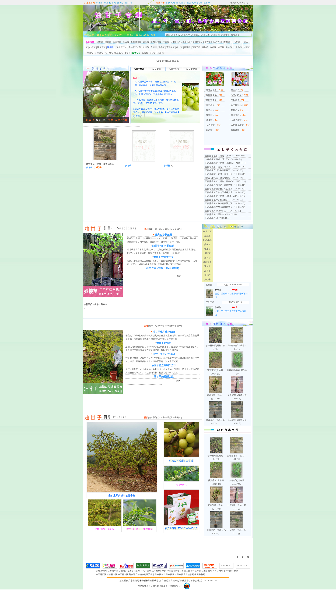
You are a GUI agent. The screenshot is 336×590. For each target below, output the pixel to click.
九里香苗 (237, 47)
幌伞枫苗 (118, 53)
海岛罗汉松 (121, 47)
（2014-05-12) (238, 207)
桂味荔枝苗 (211, 89)
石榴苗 (173, 42)
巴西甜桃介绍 (211, 218)
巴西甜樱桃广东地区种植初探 (218, 207)
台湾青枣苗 (211, 100)
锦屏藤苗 (235, 130)
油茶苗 (246, 47)
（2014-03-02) (238, 192)
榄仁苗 (179, 47)
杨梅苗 (227, 42)
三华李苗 (218, 42)
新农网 (132, 574)
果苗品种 (185, 35)
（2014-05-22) (236, 200)
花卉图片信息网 (159, 571)
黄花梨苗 (170, 47)
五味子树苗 (236, 120)
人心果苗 (182, 42)
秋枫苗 (146, 47)
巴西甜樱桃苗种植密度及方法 (218, 203)
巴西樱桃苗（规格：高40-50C (218, 174)
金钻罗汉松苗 (134, 47)
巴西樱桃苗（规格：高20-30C (218, 167)
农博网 (104, 571)
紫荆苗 (90, 53)
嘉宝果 (234, 89)
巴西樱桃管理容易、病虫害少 (218, 189)
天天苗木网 (217, 571)
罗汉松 (127, 53)
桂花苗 (187, 47)
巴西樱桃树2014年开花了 (216, 211)
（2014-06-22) (238, 196)
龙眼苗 (108, 42)
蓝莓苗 (146, 42)
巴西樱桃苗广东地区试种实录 (218, 192)
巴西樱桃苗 (136, 42)
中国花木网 (123, 574)
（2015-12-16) (240, 181)
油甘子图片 (175, 229)
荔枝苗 (100, 42)
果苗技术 (205, 35)
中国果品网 (199, 574)
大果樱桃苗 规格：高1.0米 (217, 159)
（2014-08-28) (238, 167)
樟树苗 (205, 47)
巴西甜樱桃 (211, 94)
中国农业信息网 (186, 574)
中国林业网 (162, 574)
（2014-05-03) (236, 170)
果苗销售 (225, 35)
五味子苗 (196, 47)
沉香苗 (161, 47)
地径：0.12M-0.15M (233, 284)
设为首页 (243, 2)
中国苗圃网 (119, 571)
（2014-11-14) (240, 163)
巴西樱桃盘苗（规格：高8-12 (218, 196)
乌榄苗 (209, 42)
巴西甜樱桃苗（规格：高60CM (219, 181)
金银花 (153, 53)
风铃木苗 (108, 53)
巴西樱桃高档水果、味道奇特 (218, 185)
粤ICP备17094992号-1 (169, 586)
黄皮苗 (126, 42)
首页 (168, 35)
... (84, 308)
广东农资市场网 (133, 571)
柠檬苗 (166, 42)
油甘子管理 (164, 229)
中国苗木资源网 (204, 571)
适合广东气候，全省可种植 (217, 178)
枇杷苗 (92, 47)
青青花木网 (112, 574)
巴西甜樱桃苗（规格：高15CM (219, 155)
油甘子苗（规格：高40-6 (95, 304)
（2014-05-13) (238, 203)
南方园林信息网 (230, 571)
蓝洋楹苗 (98, 53)
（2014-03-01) (240, 155)
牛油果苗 (236, 42)
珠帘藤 (145, 53)
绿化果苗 (235, 35)
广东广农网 (146, 571)
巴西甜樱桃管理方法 (214, 214)
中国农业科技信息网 (176, 571)
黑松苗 (229, 47)
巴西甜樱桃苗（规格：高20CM (219, 163)
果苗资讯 (175, 35)
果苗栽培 (195, 35)
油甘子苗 (101, 47)
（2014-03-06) (236, 178)
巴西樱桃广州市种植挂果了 (217, 170)
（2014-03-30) (234, 211)
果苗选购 (215, 35)
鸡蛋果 (161, 53)
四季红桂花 (236, 105)
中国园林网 (173, 574)
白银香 (213, 47)
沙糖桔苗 (200, 42)
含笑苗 (153, 47)
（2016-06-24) (235, 159)
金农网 (110, 571)
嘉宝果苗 (117, 42)
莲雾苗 (191, 42)
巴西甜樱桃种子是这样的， (217, 200)
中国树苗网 (101, 574)
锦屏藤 (221, 47)
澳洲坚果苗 (155, 42)
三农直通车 (191, 571)
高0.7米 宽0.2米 (236, 302)
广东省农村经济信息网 (146, 574)
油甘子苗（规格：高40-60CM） (101, 164)
